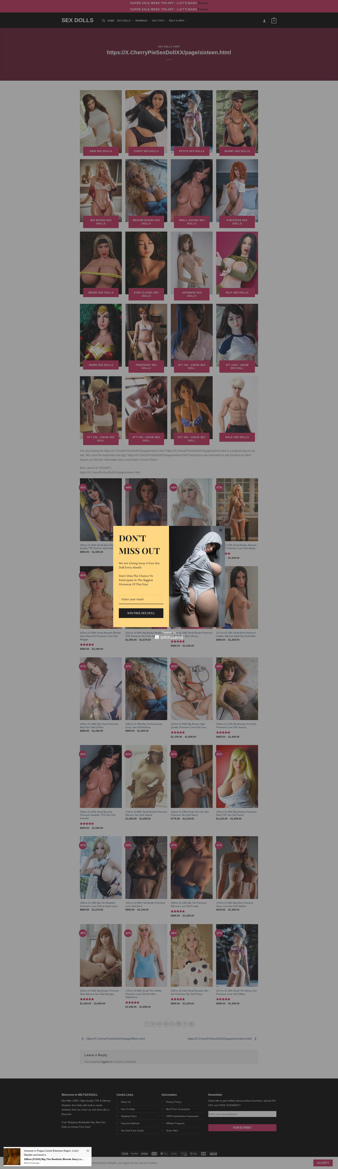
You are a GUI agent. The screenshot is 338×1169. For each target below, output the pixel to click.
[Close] (221, 530)
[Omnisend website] (169, 635)
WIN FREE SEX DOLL (141, 613)
